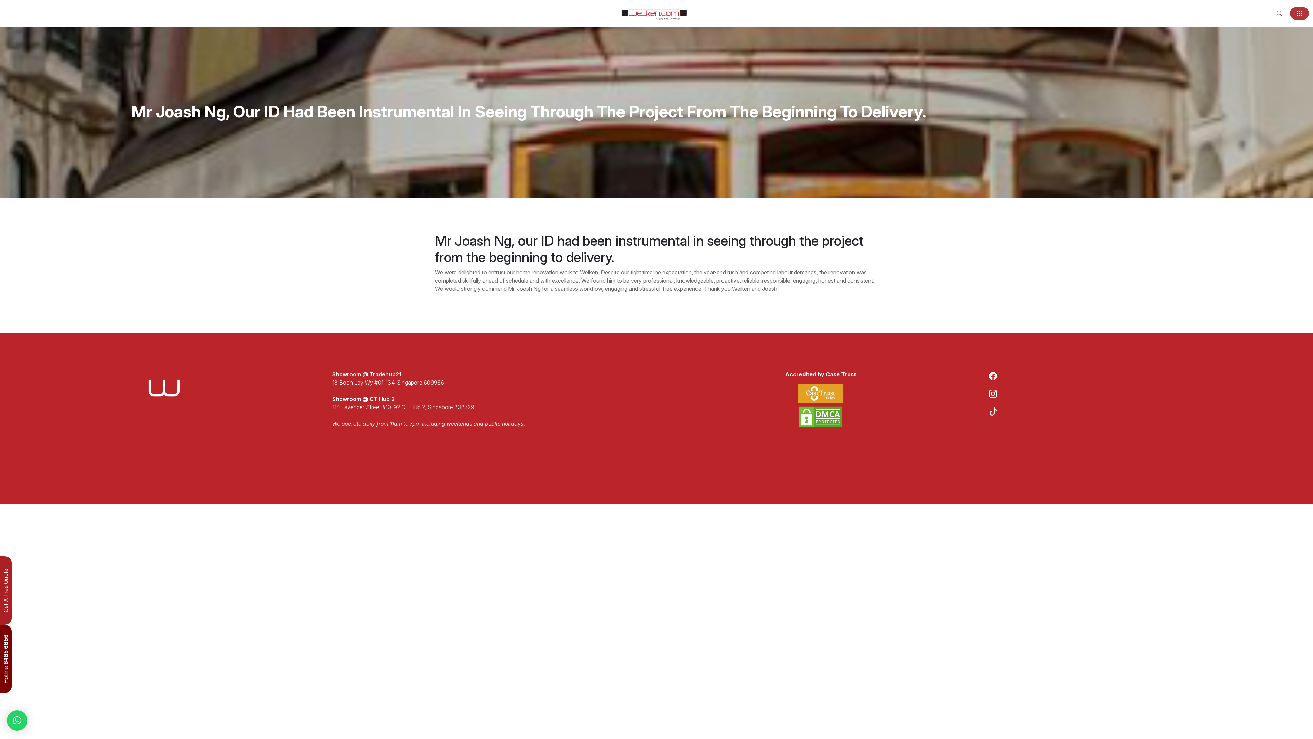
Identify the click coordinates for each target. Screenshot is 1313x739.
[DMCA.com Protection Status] (821, 417)
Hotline (5, 659)
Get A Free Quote (5, 590)
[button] (17, 720)
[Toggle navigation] (1299, 13)
